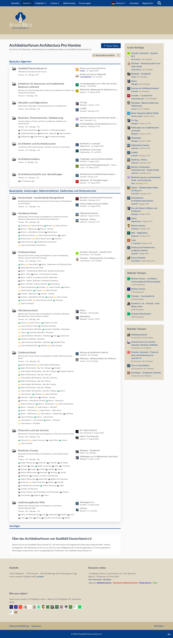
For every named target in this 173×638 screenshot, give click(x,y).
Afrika (38, 518)
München (38, 394)
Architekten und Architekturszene (37, 143)
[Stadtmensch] (26, 607)
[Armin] (67, 607)
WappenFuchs (136, 221)
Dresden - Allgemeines (29, 294)
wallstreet (134, 148)
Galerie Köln (64, 336)
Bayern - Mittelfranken (29, 414)
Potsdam (42, 287)
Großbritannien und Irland (30, 485)
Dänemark (42, 463)
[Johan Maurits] (35, 607)
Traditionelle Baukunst (29, 133)
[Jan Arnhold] (40, 607)
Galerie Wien (53, 440)
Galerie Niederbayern (66, 404)
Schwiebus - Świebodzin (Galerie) (146, 372)
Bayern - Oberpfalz (27, 407)
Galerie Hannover (27, 242)
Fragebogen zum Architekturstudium (96, 159)
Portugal (60, 482)
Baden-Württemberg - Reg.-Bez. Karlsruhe (36, 375)
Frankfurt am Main (50, 323)
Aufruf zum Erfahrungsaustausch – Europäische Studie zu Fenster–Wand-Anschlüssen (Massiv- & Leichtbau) (99, 165)
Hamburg (24, 226)
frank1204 (135, 194)
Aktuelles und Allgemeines (33, 102)
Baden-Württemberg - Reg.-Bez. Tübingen (36, 387)
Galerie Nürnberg (27, 417)
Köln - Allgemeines (139, 233)
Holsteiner (135, 229)
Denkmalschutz (39, 137)
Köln (55, 336)
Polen (57, 466)
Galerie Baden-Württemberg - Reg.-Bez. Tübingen (39, 391)
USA (43, 514)
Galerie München (51, 394)
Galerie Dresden (51, 290)
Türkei (46, 495)
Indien (30, 518)
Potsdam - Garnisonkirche (142, 296)
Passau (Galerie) (138, 257)
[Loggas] (76, 607)
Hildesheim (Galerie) (89, 213)
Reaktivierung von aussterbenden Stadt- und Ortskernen (99, 117)
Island (32, 466)
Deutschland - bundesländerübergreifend (41, 197)
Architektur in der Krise (90, 149)
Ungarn (33, 469)
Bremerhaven (52, 232)
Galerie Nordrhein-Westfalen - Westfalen (35, 342)
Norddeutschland (27, 213)
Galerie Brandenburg (28, 287)
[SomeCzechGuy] (81, 607)
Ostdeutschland (27, 251)
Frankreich (24, 482)
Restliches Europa (28, 450)
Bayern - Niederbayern (47, 404)
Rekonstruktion (65, 133)
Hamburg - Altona (88, 219)
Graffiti (83, 108)
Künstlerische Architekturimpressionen (97, 174)
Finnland (24, 466)
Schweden (53, 463)
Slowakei (24, 469)
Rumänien (43, 472)
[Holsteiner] (44, 607)
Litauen (60, 469)
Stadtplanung (25, 137)
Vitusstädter (135, 261)
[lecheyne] (17, 607)
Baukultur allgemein (20, 61)
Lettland (51, 469)
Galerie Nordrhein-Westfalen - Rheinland (35, 336)
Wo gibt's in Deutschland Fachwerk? (96, 197)
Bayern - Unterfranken (45, 417)
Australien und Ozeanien (53, 518)
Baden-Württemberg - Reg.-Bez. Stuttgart (36, 368)
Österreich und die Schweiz (33, 430)
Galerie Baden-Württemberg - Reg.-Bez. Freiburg (38, 384)
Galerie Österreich (38, 440)
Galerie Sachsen (26, 290)
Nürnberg (69, 414)
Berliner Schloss (138, 225)
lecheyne (107, 579)
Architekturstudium (29, 158)
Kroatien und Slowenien (29, 489)
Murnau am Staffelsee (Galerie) (94, 352)
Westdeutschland (28, 310)
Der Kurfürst (136, 59)
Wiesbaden (85, 316)
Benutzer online (97, 567)
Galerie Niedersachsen (43, 239)
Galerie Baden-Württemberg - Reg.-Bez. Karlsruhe (39, 378)
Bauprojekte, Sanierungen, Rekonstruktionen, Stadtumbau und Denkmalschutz (52, 190)
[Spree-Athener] (12, 612)
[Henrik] (21, 607)
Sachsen (67, 287)
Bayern (62, 391)
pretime (40, 576)
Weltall (67, 518)
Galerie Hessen (35, 323)
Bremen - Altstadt (46, 229)
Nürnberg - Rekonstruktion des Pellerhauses (99, 358)
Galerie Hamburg (37, 226)
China (23, 518)
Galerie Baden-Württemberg (49, 365)
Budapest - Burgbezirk (90, 450)
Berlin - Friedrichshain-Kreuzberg (45, 274)
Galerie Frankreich (38, 482)
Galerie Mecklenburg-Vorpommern (33, 245)
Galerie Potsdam (55, 287)
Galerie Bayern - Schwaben (30, 423)
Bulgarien (37, 495)
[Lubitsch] (72, 607)
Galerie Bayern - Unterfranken (32, 420)
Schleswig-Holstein (28, 235)
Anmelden (134, 3)
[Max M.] (17, 612)
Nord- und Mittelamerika (30, 514)
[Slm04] (62, 607)
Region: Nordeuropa (28, 463)
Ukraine (63, 472)
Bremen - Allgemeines (29, 229)
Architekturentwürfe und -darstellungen (40, 174)
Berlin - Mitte (25, 274)
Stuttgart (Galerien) (67, 371)
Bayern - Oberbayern (56, 401)
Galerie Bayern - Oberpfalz (47, 407)
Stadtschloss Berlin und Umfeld (32, 268)
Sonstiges (14, 525)
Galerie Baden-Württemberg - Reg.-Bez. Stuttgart (38, 371)
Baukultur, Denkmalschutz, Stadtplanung (40, 117)
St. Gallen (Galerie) (88, 430)
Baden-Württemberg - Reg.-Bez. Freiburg (35, 381)
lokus (133, 183)
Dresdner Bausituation (141, 313)
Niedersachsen (26, 239)
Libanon (83, 508)
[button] (119, 3)
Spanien (51, 482)
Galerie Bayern (26, 394)
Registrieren (147, 3)
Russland (54, 472)
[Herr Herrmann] (12, 607)
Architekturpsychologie (56, 137)
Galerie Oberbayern (28, 404)
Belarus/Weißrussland (29, 472)
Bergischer (135, 236)
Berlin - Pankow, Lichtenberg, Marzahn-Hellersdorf (39, 277)
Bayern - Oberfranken (29, 410)
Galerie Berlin (33, 264)
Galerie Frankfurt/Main (29, 326)
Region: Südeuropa (49, 485)
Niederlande (43, 479)
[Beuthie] (49, 607)
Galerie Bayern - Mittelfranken (52, 414)
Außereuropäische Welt (31, 502)
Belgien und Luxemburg (59, 479)
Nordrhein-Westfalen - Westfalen (33, 339)
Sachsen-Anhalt (26, 300)
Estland (42, 469)
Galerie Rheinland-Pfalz (29, 345)
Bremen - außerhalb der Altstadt (32, 232)
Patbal (133, 77)
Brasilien (64, 514)
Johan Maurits (136, 70)
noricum (134, 109)
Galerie (23, 332)
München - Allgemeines (29, 397)
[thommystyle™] (53, 607)
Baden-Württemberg (28, 365)
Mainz (82, 310)
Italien (62, 485)
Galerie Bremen (61, 226)
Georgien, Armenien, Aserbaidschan (45, 476)
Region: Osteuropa (44, 466)
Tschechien (66, 466)
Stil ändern (159, 626)
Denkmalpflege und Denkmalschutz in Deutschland (99, 123)
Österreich (25, 440)
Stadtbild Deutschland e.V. (32, 68)
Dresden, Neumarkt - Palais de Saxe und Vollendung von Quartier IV (144, 355)
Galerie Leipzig (61, 297)
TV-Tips (83, 102)
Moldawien (25, 476)
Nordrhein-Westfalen (48, 326)
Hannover (58, 239)
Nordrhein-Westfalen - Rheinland (41, 332)
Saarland (44, 345)
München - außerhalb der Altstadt (33, 401)
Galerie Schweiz (26, 443)
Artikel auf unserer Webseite (93, 74)
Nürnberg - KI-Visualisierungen (94, 180)
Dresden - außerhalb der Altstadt (33, 297)
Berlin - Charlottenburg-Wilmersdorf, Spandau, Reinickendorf (43, 271)
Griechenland (25, 495)
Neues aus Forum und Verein (93, 68)
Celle (133, 240)
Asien (72, 514)
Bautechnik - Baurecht (48, 133)
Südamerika (53, 514)
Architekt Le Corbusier (90, 143)
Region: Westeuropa (28, 479)
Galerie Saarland (56, 345)
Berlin (23, 264)
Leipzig (50, 297)
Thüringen (59, 300)
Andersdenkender (137, 99)
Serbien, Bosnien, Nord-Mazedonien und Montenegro (40, 492)
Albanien (65, 492)
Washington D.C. (87, 502)
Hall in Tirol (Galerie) (89, 436)
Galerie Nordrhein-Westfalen (31, 329)
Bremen (49, 226)
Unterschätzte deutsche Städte (94, 203)
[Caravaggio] (30, 607)
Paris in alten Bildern (140, 365)
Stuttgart (57, 368)
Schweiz (64, 440)
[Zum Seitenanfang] (169, 634)
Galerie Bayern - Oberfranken (50, 410)
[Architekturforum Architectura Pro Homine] (86, 20)
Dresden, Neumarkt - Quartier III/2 (96, 252)
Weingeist (134, 84)
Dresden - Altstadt (47, 294)
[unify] (58, 607)
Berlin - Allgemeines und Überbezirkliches (57, 264)
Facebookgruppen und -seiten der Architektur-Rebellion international (99, 83)
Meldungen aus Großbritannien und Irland (99, 456)
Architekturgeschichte (29, 130)
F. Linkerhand (136, 243)
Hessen (23, 323)
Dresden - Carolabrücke (141, 95)
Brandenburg (55, 284)
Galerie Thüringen (27, 303)
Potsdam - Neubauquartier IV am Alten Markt (99, 258)
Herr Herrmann (95, 579)
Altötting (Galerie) (139, 334)
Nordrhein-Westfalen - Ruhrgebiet (57, 329)
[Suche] (159, 3)
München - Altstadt (48, 397)
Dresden (39, 290)
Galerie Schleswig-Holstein (47, 235)
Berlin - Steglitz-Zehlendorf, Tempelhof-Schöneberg (39, 281)
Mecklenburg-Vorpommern (47, 242)
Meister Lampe (136, 116)
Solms (134, 218)
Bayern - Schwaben (53, 420)
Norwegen (64, 463)
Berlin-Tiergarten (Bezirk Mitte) (144, 113)
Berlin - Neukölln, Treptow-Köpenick (34, 284)
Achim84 (134, 91)
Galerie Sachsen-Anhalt (43, 300)
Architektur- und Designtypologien (52, 130)
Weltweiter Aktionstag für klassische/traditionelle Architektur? (99, 89)
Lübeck (63, 235)
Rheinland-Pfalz (59, 342)
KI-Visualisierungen (28, 181)
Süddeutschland (27, 352)
